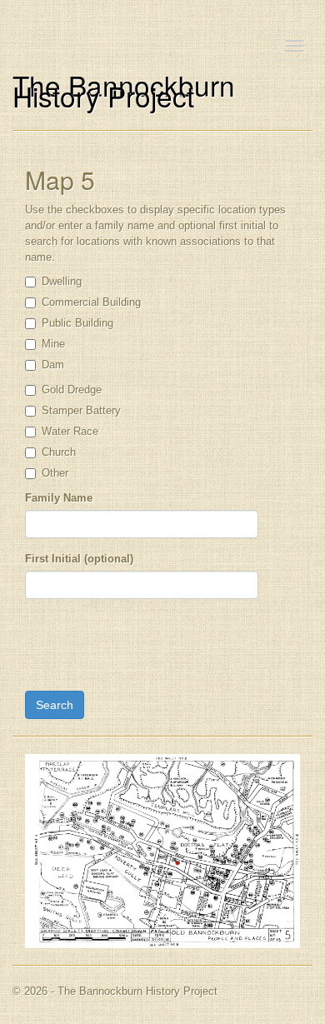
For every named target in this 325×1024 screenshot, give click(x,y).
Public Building (77, 323)
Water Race (70, 431)
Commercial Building (91, 302)
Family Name (58, 498)
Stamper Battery (81, 410)
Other (55, 473)
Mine (53, 343)
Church (59, 452)
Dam (53, 364)
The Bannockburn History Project (123, 90)
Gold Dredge (72, 389)
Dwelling (62, 281)
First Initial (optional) (79, 558)
